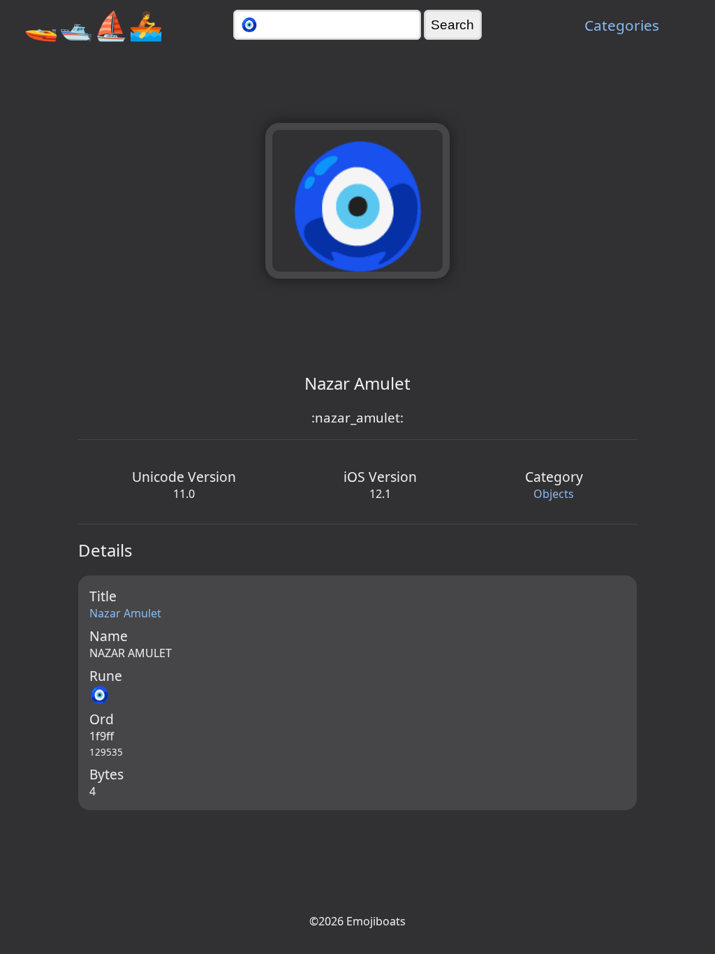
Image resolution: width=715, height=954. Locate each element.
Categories (621, 25)
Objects (553, 493)
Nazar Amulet (125, 613)
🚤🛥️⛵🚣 (93, 25)
